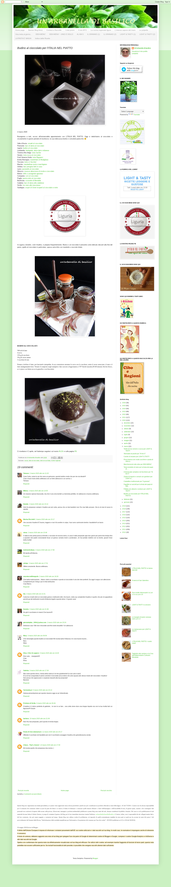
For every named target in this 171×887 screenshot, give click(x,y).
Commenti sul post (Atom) (32, 794)
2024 (124, 409)
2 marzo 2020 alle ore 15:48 (37, 532)
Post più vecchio (106, 790)
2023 (124, 411)
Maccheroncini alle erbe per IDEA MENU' (138, 464)
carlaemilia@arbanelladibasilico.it (105, 814)
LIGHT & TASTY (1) (128, 34)
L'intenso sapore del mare (125, 30)
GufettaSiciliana (29, 550)
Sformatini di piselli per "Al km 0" (135, 454)
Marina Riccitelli (29, 519)
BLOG (61, 451)
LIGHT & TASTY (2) (147, 34)
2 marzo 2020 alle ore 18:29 (48, 576)
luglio (126, 434)
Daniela (26, 609)
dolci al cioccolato (34, 460)
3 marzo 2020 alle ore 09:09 (37, 636)
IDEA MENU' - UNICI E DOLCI (61, 34)
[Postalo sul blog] (54, 457)
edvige (25, 563)
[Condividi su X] (57, 457)
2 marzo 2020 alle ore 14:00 (38, 491)
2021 (124, 417)
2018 (124, 509)
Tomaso (26, 473)
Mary (25, 636)
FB (75, 451)
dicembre (127, 423)
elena (25, 532)
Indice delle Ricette (42, 38)
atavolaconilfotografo (30, 576)
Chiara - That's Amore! (31, 745)
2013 (124, 523)
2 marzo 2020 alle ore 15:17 (45, 519)
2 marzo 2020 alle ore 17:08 (44, 550)
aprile (126, 443)
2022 (124, 414)
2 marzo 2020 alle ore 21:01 (35, 594)
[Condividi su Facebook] (59, 457)
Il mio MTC (82, 30)
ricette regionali (55, 460)
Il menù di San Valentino (140, 580)
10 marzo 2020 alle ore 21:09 (40, 718)
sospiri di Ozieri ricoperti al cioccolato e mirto (41, 188)
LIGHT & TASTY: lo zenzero (141, 605)
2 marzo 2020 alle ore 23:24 (56, 622)
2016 (124, 515)
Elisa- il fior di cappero (31, 653)
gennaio (127, 502)
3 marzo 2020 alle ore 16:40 (49, 653)
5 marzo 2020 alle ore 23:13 (42, 690)
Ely (24, 594)
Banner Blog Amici (35, 30)
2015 (124, 518)
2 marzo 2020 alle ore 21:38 (39, 609)
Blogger (95, 858)
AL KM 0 (80, 34)
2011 (124, 529)
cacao (26, 460)
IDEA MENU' (41, 34)
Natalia (25, 504)
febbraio (127, 499)
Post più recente (23, 790)
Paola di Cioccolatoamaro (32, 732)
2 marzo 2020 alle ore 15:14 (38, 504)
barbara (26, 718)
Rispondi (26, 484)
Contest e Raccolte (53, 30)
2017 (124, 512)
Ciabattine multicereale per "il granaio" (137, 481)
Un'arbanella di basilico (142, 48)
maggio (126, 440)
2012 (124, 526)
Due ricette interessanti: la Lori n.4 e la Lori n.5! (142, 593)
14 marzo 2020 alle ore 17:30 (50, 745)
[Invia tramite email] (52, 457)
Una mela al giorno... (23, 34)
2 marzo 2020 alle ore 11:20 (39, 473)
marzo (126, 446)
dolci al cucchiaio (45, 460)
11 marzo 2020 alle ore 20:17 (52, 732)
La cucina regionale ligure (101, 30)
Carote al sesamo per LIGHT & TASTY (136, 456)
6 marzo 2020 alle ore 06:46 (46, 703)
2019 (124, 506)
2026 (124, 403)
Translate (136, 115)
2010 (124, 532)
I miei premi (69, 30)
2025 (124, 405)
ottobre (126, 429)
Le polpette (143, 30)
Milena (25, 491)
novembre (127, 426)
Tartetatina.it (27, 690)
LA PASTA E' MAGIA (23, 38)
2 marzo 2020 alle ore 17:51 (38, 563)
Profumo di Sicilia (29, 703)
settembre (127, 432)
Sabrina (26, 670)
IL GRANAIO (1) (93, 34)
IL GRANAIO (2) (110, 34)
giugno (126, 437)
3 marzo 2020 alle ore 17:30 (39, 670)
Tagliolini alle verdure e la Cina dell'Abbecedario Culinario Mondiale (142, 655)
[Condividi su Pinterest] (61, 457)
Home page (20, 30)
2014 (124, 521)
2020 (124, 420)
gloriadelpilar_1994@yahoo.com (34, 622)
